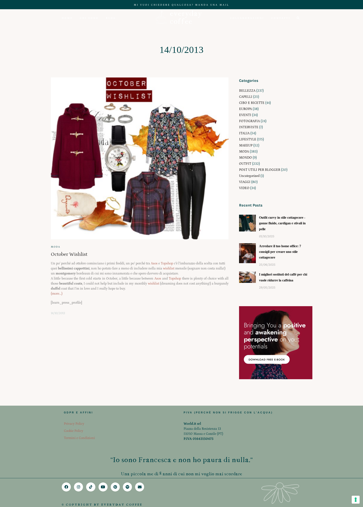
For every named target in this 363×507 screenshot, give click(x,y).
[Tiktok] (90, 486)
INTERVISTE (248, 127)
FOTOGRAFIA (249, 121)
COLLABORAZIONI (247, 18)
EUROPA (245, 109)
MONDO (245, 157)
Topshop (167, 263)
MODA (55, 247)
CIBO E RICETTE (251, 103)
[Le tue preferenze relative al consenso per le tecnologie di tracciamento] (356, 500)
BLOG (111, 18)
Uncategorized (249, 176)
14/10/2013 (58, 313)
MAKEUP (246, 145)
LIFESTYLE (247, 139)
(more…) (56, 293)
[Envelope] (139, 486)
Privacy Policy (74, 424)
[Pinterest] (115, 486)
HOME (67, 18)
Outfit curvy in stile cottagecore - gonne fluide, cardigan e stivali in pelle (282, 223)
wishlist (168, 268)
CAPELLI (245, 97)
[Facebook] (66, 486)
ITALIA (244, 133)
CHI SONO (89, 18)
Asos (154, 263)
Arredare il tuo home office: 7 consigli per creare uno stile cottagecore (280, 251)
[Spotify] (127, 486)
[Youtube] (103, 486)
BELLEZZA (247, 91)
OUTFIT (245, 164)
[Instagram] (78, 486)
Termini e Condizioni (79, 438)
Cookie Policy (73, 431)
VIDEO (244, 188)
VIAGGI (244, 182)
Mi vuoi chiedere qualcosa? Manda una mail (181, 5)
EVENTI (245, 115)
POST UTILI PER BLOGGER (259, 170)
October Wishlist (69, 254)
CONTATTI (280, 18)
